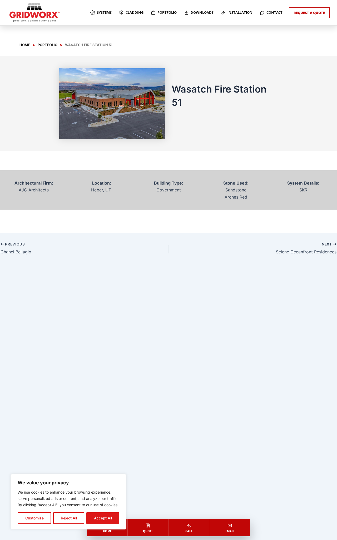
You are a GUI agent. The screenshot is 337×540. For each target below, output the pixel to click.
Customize (34, 518)
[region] (68, 501)
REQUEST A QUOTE (309, 12)
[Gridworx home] (34, 12)
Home (24, 45)
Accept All (103, 518)
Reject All (69, 518)
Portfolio (47, 45)
